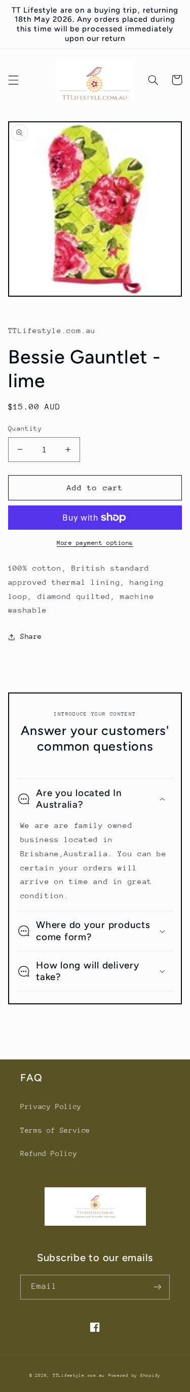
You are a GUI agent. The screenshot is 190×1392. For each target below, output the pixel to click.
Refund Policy (48, 1153)
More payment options (95, 542)
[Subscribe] (157, 1287)
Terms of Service (55, 1130)
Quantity (25, 428)
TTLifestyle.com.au (79, 1375)
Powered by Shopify (134, 1375)
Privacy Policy (51, 1106)
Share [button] (31, 636)
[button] (13, 79)
